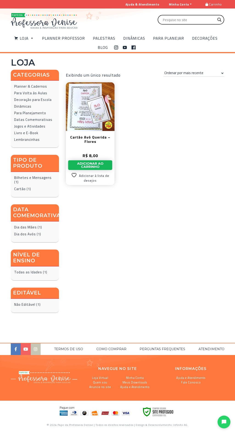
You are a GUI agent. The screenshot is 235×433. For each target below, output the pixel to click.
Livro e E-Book (26, 133)
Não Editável (24, 304)
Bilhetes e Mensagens (33, 177)
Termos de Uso (68, 349)
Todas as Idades (28, 272)
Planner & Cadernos (30, 86)
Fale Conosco (191, 382)
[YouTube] (125, 47)
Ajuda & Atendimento (142, 4)
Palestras (104, 38)
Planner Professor (63, 38)
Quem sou (100, 382)
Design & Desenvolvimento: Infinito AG (161, 425)
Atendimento (211, 349)
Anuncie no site (100, 387)
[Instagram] (116, 47)
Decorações (205, 38)
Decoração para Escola (33, 99)
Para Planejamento (30, 113)
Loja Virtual (100, 377)
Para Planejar (168, 38)
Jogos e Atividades (29, 126)
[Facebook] (134, 47)
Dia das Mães (25, 227)
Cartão (20, 189)
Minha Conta (135, 377)
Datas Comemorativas (33, 119)
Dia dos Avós (25, 234)
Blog (103, 47)
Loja (24, 38)
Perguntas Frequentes (162, 349)
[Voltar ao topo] (10, 427)
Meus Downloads (135, 382)
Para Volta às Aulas (30, 93)
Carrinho (215, 4)
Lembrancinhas (27, 139)
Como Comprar (111, 349)
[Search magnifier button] (219, 20)
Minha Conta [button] (179, 4)
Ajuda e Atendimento (135, 387)
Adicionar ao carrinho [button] (90, 165)
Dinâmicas (134, 38)
